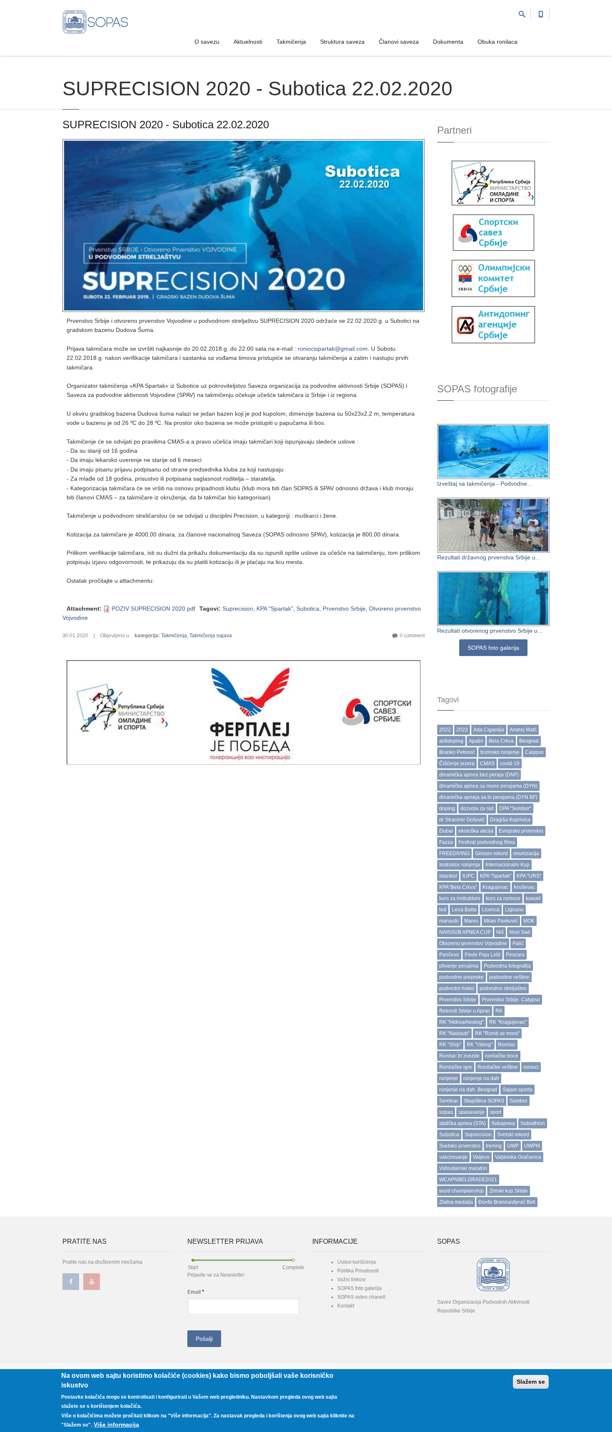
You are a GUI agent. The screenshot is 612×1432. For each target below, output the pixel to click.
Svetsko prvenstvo (459, 1146)
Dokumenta (448, 41)
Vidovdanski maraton (463, 1168)
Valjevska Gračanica (518, 1157)
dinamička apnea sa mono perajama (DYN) (488, 786)
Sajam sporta (517, 1090)
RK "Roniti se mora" (497, 1033)
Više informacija (116, 1424)
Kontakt (345, 1306)
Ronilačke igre (455, 1067)
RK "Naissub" (454, 1033)
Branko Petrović (457, 752)
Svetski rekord (513, 1135)
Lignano (514, 910)
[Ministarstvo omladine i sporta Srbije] (493, 182)
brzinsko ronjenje (500, 752)
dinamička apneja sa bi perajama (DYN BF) (488, 797)
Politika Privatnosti (358, 1271)
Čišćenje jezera (457, 763)
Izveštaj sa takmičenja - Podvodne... (484, 483)
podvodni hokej (456, 988)
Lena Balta (464, 910)
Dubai (446, 831)
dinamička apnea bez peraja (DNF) (479, 775)
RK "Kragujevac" (508, 1022)
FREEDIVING (454, 853)
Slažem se (531, 1381)
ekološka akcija (475, 831)
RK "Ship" (450, 1045)
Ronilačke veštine (498, 1067)
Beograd (529, 741)
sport (495, 1112)
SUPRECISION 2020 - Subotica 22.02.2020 (165, 124)
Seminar (448, 1101)
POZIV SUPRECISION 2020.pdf (153, 608)
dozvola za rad (477, 808)
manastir (449, 921)
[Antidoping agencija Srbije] (493, 324)
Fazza (446, 842)
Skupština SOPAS (484, 1101)
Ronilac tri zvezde (459, 1056)
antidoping (451, 741)
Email (195, 1291)
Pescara (515, 955)
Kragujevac (495, 887)
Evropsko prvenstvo (521, 831)
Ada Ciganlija (488, 730)
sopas (446, 1112)
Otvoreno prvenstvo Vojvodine (473, 943)
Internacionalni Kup (507, 865)
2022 (445, 730)
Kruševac (524, 887)
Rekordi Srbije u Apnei (464, 1011)
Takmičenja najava (210, 636)
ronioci (531, 1067)
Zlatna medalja (456, 1202)
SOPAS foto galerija (493, 647)
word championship (461, 1191)
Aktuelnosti (248, 41)
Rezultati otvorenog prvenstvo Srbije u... (489, 630)
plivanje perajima (458, 966)
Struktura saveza (342, 41)
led (442, 910)
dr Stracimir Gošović (462, 820)
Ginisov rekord (491, 853)
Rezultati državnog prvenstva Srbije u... (488, 557)
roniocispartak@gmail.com (333, 348)
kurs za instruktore (459, 898)
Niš (500, 932)
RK (499, 1011)
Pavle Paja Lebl (482, 955)
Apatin (476, 741)
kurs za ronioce (503, 898)
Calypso (534, 752)
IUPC (469, 876)
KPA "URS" (529, 876)
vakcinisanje (453, 1157)
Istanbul (448, 876)
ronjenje (448, 1078)
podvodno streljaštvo (503, 988)
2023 (462, 730)
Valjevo (481, 1157)
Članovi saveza (399, 41)
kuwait (533, 898)
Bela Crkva (501, 741)
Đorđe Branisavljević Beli (506, 1202)
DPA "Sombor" (515, 808)
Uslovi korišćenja (356, 1262)
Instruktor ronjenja (459, 865)
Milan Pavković (501, 921)
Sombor (518, 1101)
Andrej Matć (523, 730)
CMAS (487, 763)
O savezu (206, 41)
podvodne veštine (509, 977)
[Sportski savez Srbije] (493, 232)
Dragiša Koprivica (510, 820)
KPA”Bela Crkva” (458, 887)
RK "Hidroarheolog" (461, 1022)
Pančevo (449, 955)
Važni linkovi (351, 1279)
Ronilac (506, 1045)
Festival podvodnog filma (486, 842)
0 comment (412, 636)
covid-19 (510, 763)
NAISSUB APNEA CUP (465, 932)
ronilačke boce (501, 1056)
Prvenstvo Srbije (344, 608)
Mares (471, 921)
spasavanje (471, 1112)
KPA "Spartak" (274, 608)
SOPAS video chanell (361, 1297)
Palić (518, 943)
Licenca (491, 910)
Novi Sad (519, 932)
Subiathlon (532, 1123)
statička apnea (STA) (462, 1123)
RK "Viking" (480, 1045)
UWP (513, 1146)
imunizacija (526, 853)
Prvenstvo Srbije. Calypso (511, 1000)
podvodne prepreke (461, 977)
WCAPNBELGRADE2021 (468, 1180)
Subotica (307, 608)
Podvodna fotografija (507, 966)
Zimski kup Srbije (508, 1191)
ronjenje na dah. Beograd (468, 1090)
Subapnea (503, 1123)
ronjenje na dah (481, 1078)
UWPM (532, 1146)
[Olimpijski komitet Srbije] (493, 277)
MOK (529, 921)
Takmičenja (291, 41)
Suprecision (237, 608)
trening (494, 1146)
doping (447, 808)
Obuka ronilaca (497, 41)
